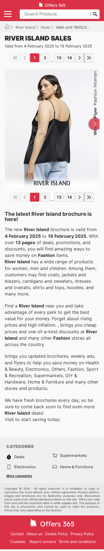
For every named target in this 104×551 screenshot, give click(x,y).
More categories (19, 476)
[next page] (79, 57)
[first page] (15, 57)
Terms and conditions (77, 541)
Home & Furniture (76, 466)
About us (34, 534)
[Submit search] (95, 14)
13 (59, 57)
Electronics (25, 466)
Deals (45, 27)
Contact (17, 534)
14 (69, 57)
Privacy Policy (82, 534)
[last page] (89, 57)
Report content (43, 541)
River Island (25, 27)
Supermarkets (73, 455)
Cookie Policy (56, 534)
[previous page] (24, 57)
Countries (18, 542)
